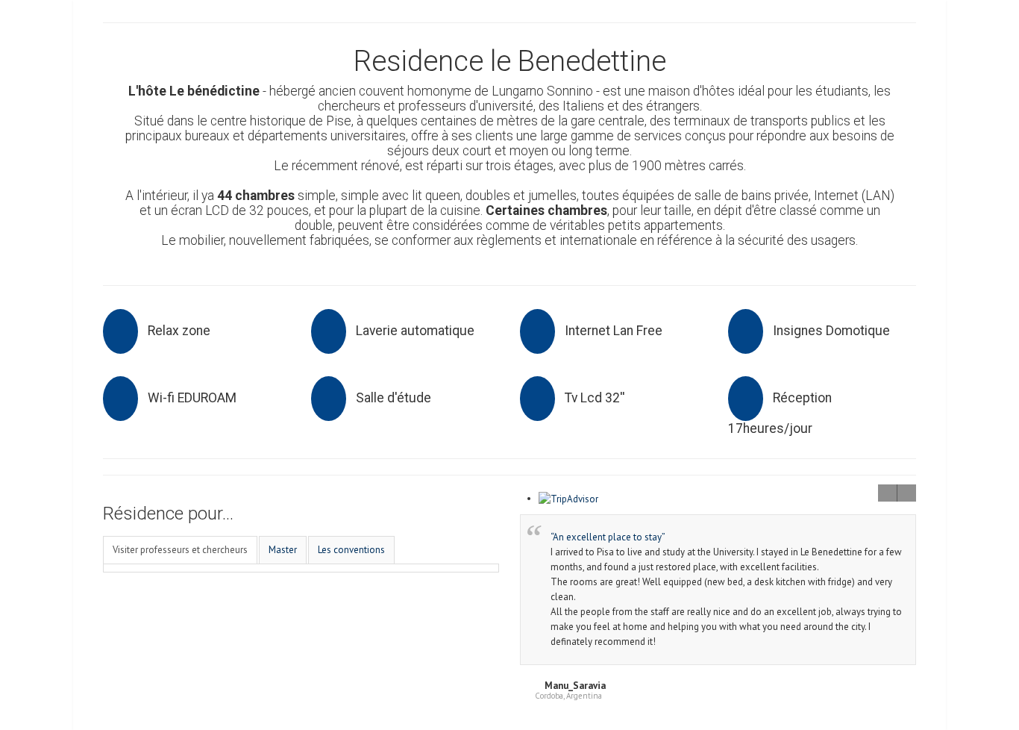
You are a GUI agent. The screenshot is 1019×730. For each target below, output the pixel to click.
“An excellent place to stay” (608, 537)
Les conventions (351, 549)
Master (283, 549)
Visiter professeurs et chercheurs (180, 549)
